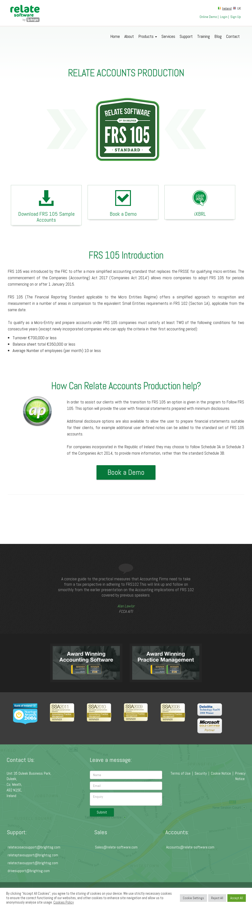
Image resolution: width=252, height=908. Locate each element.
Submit (102, 812)
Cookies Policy (63, 902)
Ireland (227, 8)
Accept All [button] (236, 898)
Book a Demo (123, 213)
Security (201, 773)
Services (168, 36)
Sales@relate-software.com (116, 847)
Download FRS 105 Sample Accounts (46, 216)
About (129, 36)
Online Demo (208, 17)
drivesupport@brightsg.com (29, 870)
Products (146, 36)
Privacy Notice (240, 776)
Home (115, 36)
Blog (218, 36)
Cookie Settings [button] (193, 898)
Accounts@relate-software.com (190, 847)
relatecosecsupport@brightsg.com (34, 847)
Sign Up (235, 17)
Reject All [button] (217, 898)
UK (239, 8)
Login (223, 17)
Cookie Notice (221, 773)
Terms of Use (180, 773)
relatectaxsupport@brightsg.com (33, 862)
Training (203, 36)
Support (186, 36)
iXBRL (200, 213)
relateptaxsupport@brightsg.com (33, 855)
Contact (233, 36)
